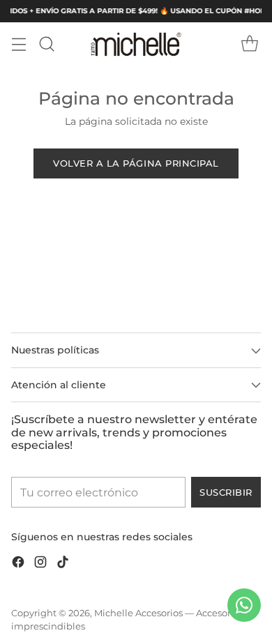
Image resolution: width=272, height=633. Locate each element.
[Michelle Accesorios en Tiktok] (62, 564)
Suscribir (225, 492)
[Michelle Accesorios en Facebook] (18, 564)
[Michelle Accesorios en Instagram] (40, 564)
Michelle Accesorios (138, 613)
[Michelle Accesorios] (136, 44)
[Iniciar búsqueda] (46, 44)
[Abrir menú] (18, 44)
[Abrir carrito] (249, 44)
